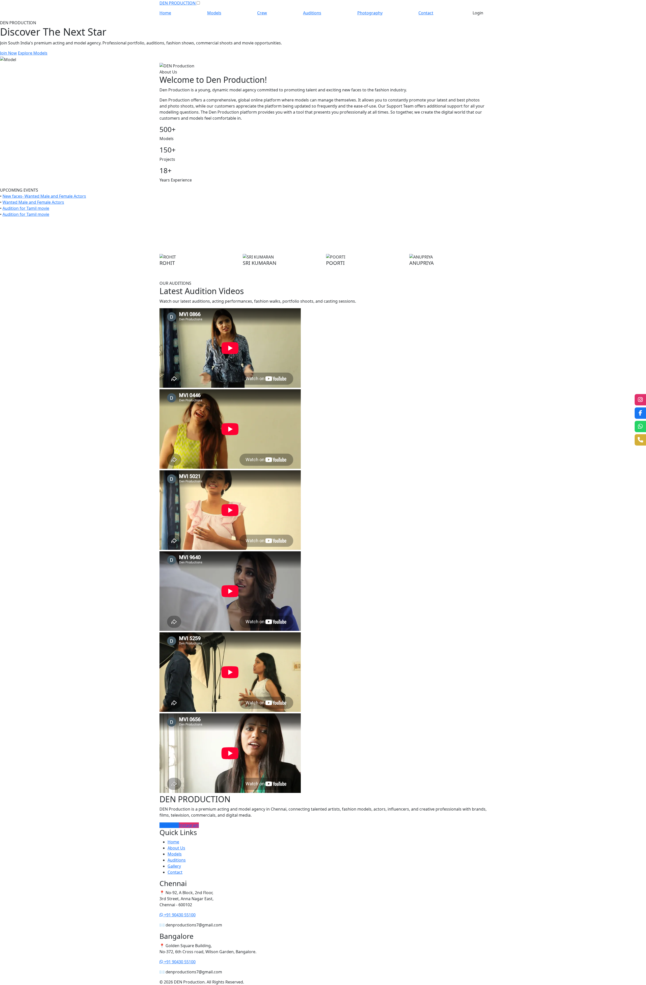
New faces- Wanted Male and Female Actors (44, 196)
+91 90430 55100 (179, 915)
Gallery (174, 866)
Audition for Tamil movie (26, 208)
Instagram (189, 825)
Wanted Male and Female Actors (33, 202)
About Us (176, 848)
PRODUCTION (178, 3)
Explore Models (32, 53)
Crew (262, 13)
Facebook (169, 825)
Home (165, 13)
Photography (370, 13)
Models (214, 13)
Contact (425, 13)
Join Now (8, 53)
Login (478, 13)
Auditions (312, 13)
